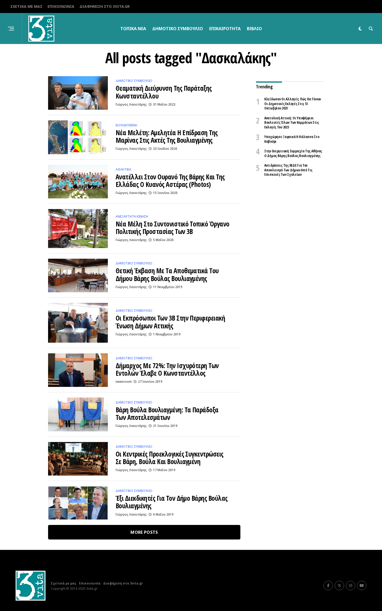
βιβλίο (254, 28)
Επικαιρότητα (225, 28)
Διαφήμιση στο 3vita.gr (105, 6)
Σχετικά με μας (26, 6)
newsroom (124, 381)
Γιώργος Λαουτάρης (131, 104)
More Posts (144, 532)
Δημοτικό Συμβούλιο (177, 28)
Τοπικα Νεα (133, 28)
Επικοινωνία (61, 6)
